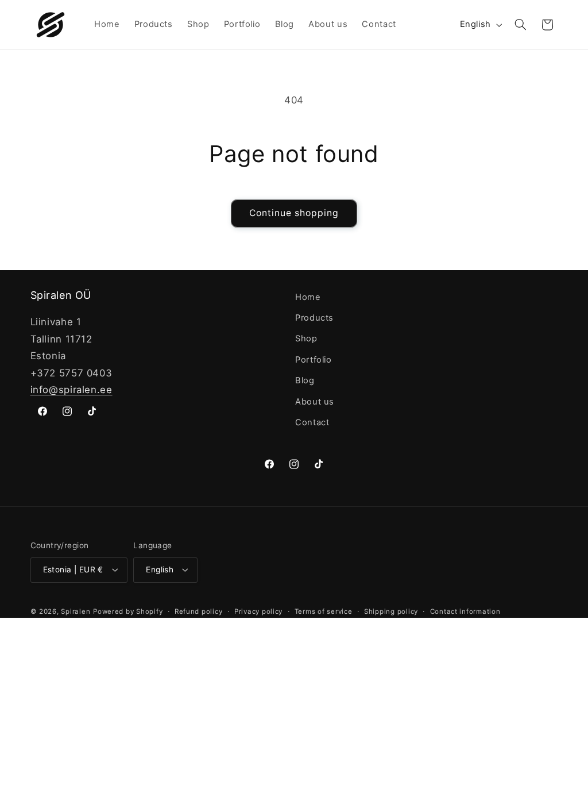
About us (314, 402)
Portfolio (313, 360)
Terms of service (324, 611)
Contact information (465, 611)
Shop (306, 338)
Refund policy (199, 611)
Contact (312, 422)
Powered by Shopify (128, 611)
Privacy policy (258, 611)
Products (314, 318)
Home (308, 297)
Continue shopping (294, 212)
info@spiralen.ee (71, 389)
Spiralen (75, 611)
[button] (520, 24)
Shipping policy (391, 611)
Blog (305, 380)
